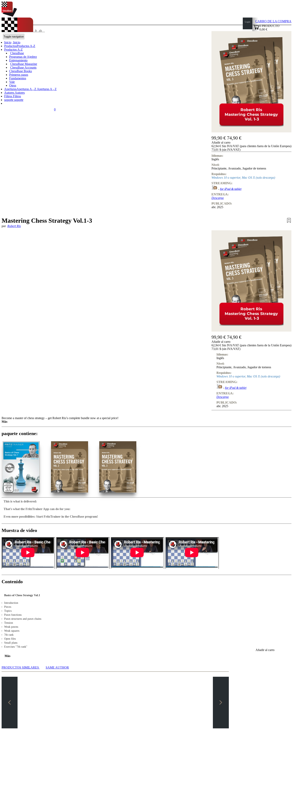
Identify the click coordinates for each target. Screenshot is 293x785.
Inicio (16, 42)
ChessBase (17, 53)
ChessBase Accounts (23, 67)
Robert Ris (14, 226)
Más (4, 421)
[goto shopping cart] (256, 29)
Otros (12, 85)
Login (247, 22)
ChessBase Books (20, 71)
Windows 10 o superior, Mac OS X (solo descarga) (243, 177)
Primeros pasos (18, 74)
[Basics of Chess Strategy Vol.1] (21, 466)
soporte (9, 99)
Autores (9, 92)
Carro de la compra (273, 21)
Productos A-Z (13, 49)
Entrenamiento (18, 60)
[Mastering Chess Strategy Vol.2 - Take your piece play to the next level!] (69, 466)
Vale (12, 82)
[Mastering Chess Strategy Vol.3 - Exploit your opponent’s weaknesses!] (117, 466)
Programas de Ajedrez (23, 56)
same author (57, 667)
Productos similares (21, 667)
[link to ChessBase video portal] (214, 188)
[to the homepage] (9, 15)
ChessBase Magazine (23, 64)
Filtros (8, 96)
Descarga (217, 198)
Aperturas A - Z (46, 89)
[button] (251, 142)
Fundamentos (17, 78)
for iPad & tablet (230, 188)
